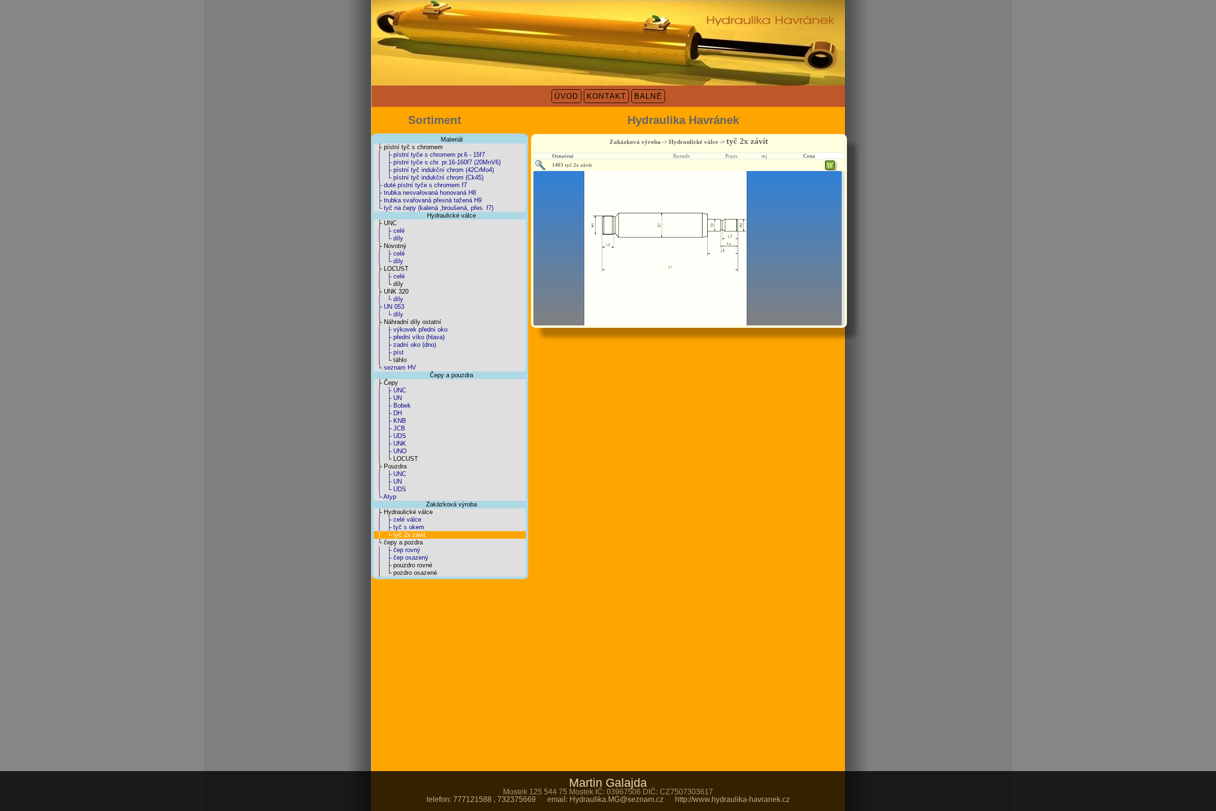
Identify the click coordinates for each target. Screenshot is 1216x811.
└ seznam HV (395, 367)
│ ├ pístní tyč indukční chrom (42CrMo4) (434, 169)
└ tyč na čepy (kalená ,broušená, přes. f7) (434, 207)
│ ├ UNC (390, 390)
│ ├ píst (389, 352)
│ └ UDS (390, 489)
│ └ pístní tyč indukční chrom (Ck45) (429, 177)
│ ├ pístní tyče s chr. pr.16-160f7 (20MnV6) (437, 162)
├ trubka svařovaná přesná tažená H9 (428, 200)
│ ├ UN (388, 397)
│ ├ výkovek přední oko (410, 329)
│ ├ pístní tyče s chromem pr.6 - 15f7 (429, 154)
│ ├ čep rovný (397, 549)
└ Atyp (385, 496)
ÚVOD (566, 96)
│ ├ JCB (389, 428)
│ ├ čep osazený (401, 557)
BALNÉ (648, 96)
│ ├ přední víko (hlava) (409, 337)
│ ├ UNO (390, 451)
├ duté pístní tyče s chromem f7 (420, 185)
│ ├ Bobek (392, 405)
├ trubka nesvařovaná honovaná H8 (425, 192)
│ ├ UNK (390, 443)
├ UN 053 (389, 306)
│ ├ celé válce (397, 519)
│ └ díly (388, 238)
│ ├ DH (388, 413)
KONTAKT (606, 96)
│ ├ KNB (390, 420)
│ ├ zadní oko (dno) (405, 344)
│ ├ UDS (390, 435)
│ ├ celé (389, 230)
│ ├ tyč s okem (399, 527)
